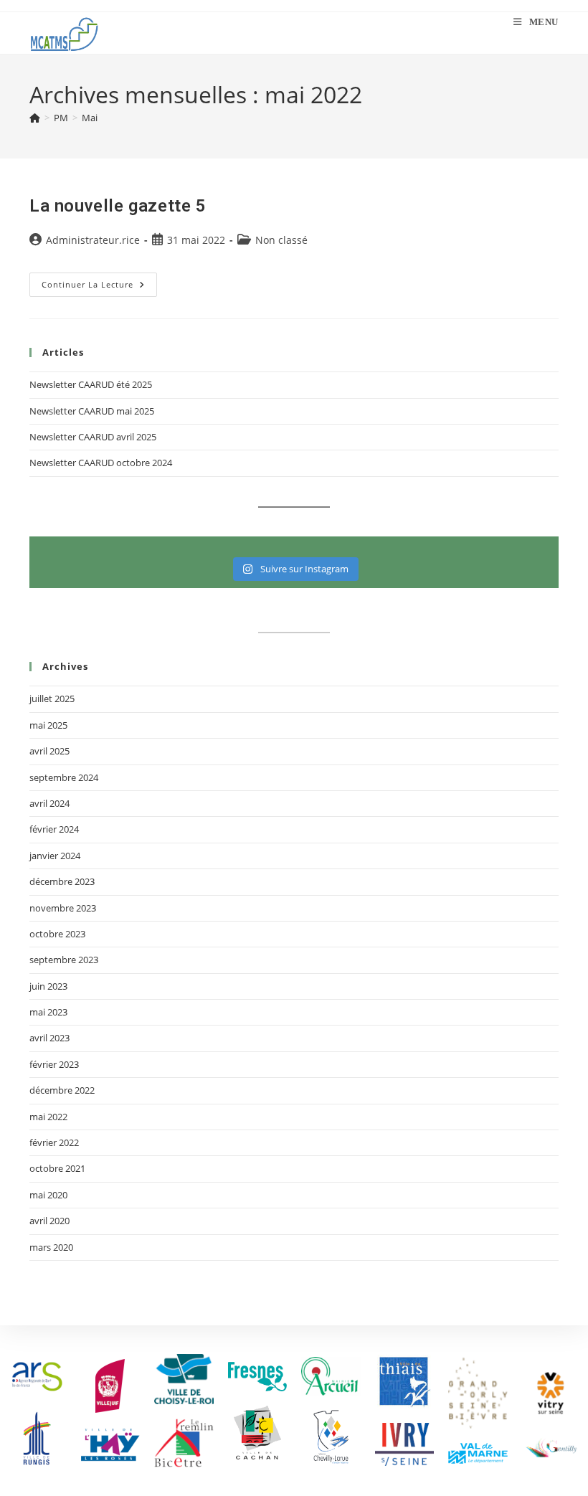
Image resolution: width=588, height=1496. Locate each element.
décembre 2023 (62, 881)
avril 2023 (49, 1037)
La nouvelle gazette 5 (118, 206)
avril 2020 (49, 1220)
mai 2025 (48, 725)
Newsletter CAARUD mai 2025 (91, 410)
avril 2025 (49, 750)
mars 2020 (51, 1247)
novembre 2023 (62, 907)
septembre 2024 (63, 777)
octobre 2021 (57, 1168)
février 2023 (54, 1064)
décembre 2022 (62, 1090)
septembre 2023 (63, 959)
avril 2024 (49, 803)
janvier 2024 (54, 855)
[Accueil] (34, 117)
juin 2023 (48, 986)
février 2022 (54, 1142)
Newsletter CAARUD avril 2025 (92, 436)
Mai (90, 117)
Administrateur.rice (93, 240)
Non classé (281, 240)
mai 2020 (48, 1194)
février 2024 (54, 829)
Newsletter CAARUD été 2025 (90, 384)
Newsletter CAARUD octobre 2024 (100, 462)
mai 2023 (48, 1011)
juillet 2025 (52, 698)
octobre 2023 (57, 933)
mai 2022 (48, 1116)
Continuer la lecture (99, 281)
